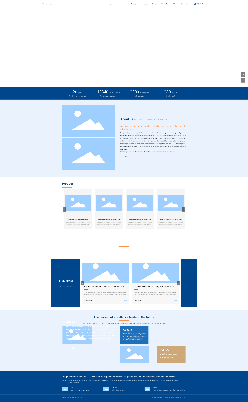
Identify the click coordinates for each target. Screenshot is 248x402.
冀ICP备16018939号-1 (155, 397)
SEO (184, 397)
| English (201, 4)
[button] (243, 74)
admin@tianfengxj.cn (118, 390)
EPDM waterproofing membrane (108, 219)
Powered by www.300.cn (173, 397)
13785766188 (85, 390)
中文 (197, 4)
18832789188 (75, 390)
